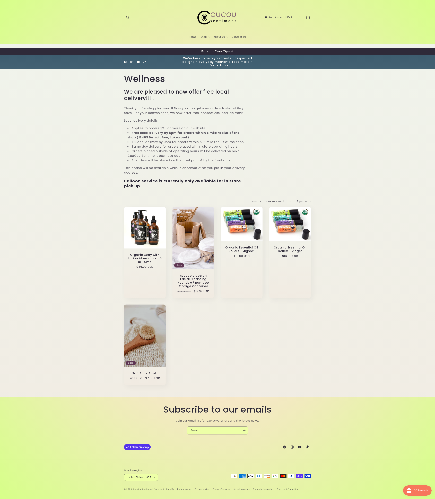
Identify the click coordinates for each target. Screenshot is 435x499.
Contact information (287, 489)
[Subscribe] (244, 430)
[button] (128, 17)
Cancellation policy (263, 489)
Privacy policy (202, 489)
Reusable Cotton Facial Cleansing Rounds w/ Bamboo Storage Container (193, 281)
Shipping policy (241, 489)
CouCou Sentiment (143, 489)
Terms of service (221, 489)
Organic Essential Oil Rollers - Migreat (241, 249)
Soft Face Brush (144, 373)
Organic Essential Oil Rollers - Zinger (290, 249)
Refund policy (184, 489)
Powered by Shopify (164, 489)
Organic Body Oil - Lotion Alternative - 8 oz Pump (145, 258)
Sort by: (256, 201)
